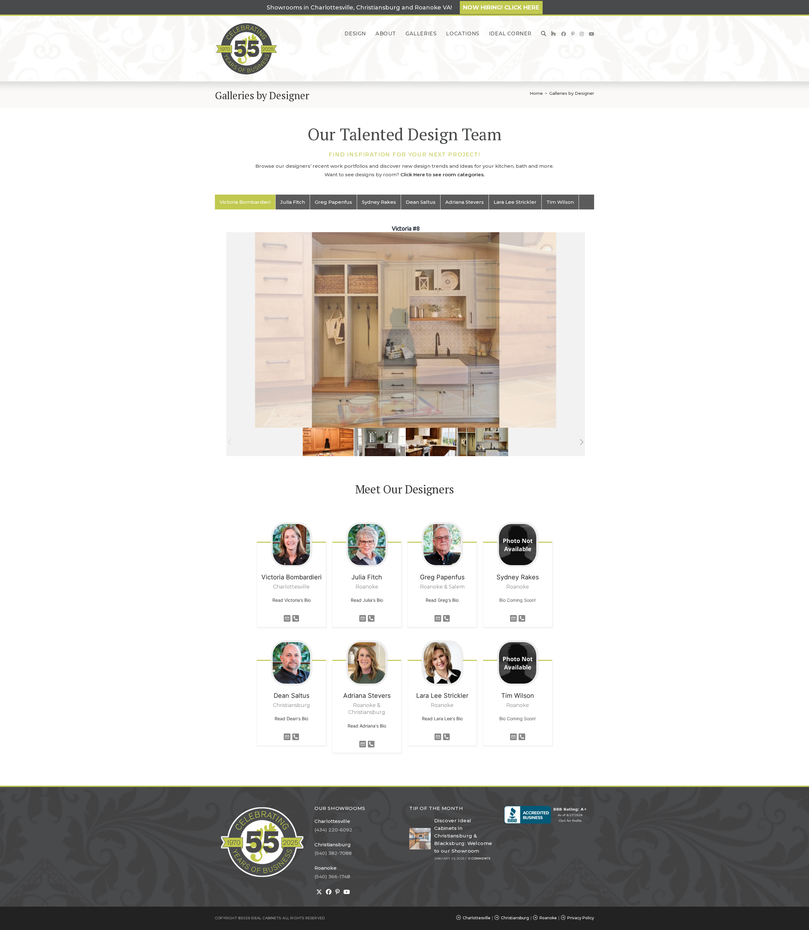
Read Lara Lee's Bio (442, 718)
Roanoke (325, 868)
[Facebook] (329, 892)
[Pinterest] (337, 892)
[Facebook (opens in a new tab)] (564, 34)
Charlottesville (332, 821)
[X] (319, 892)
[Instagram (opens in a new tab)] (581, 34)
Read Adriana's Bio (367, 725)
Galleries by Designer (571, 93)
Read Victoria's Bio (291, 600)
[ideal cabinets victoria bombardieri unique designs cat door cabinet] (328, 442)
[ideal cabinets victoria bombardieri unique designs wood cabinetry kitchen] (431, 442)
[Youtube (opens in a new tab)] (591, 34)
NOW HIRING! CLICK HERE (501, 7)
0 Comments (479, 858)
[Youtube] (347, 892)
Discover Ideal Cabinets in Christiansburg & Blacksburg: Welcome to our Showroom (463, 836)
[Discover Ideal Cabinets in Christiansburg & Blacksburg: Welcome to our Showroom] (420, 838)
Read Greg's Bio (442, 600)
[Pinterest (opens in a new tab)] (573, 34)
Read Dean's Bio (291, 718)
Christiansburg (332, 845)
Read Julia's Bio (367, 600)
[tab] (245, 202)
